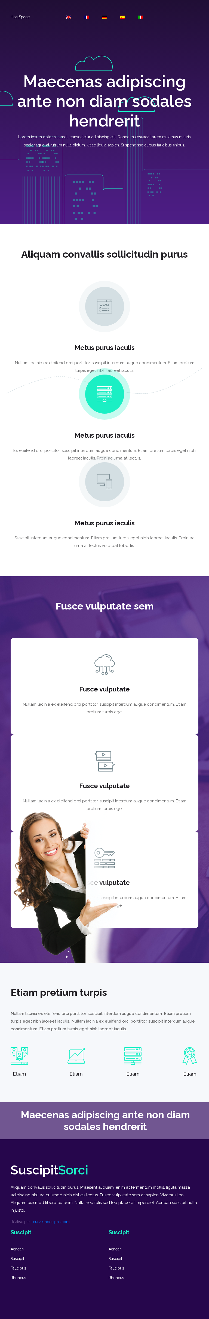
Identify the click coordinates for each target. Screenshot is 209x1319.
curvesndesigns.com (51, 1222)
